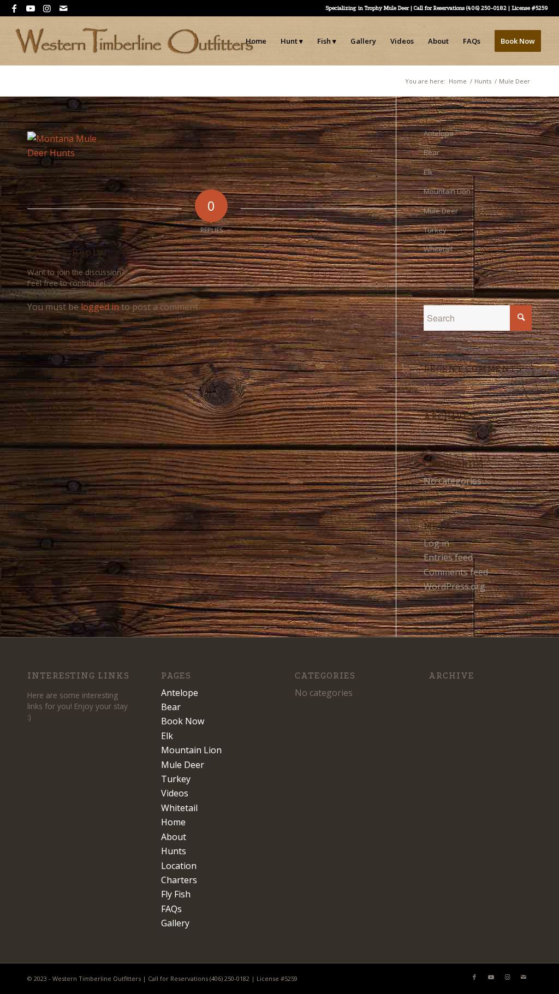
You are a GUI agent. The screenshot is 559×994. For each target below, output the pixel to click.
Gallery (175, 923)
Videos (174, 793)
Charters (179, 880)
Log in (436, 543)
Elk (428, 172)
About (173, 837)
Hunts (173, 851)
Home (173, 822)
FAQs (171, 909)
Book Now (182, 721)
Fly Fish (176, 894)
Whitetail (438, 249)
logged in (100, 307)
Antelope (439, 133)
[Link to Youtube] (30, 8)
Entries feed (448, 557)
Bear (431, 152)
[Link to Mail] (63, 8)
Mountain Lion (447, 191)
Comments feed (456, 572)
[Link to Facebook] (14, 8)
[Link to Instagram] (47, 8)
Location (179, 866)
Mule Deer (441, 211)
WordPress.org (454, 586)
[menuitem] (256, 41)
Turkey (435, 230)
